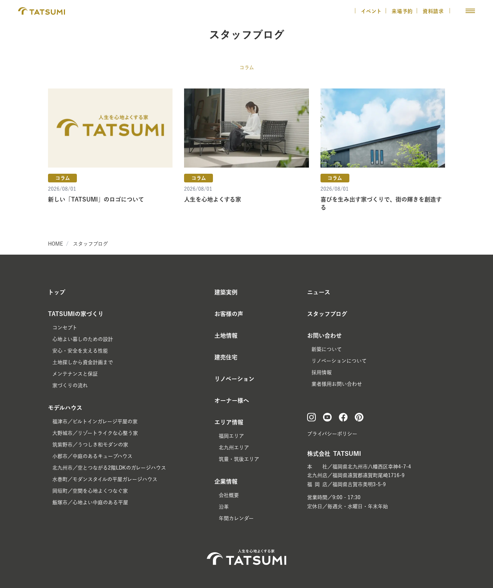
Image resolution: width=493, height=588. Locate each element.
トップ (56, 292)
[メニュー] (470, 10)
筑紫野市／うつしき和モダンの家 (90, 444)
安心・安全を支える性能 (80, 350)
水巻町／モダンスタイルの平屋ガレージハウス (104, 479)
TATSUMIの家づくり (76, 314)
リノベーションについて (339, 360)
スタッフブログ (90, 243)
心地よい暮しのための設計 (82, 339)
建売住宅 (225, 357)
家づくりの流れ (70, 385)
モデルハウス (65, 408)
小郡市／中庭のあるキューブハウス (92, 456)
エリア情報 (228, 422)
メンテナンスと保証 (75, 373)
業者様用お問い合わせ (336, 383)
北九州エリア (234, 447)
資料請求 (434, 11)
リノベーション (234, 379)
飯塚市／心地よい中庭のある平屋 (90, 502)
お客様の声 (228, 314)
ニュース (318, 292)
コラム (246, 67)
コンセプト (64, 327)
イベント (371, 11)
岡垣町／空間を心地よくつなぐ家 (90, 490)
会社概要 (229, 495)
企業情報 (225, 481)
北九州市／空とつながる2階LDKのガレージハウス (109, 467)
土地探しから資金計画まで (82, 362)
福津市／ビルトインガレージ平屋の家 (95, 421)
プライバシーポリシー (332, 433)
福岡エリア (231, 435)
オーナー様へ (231, 400)
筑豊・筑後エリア (239, 459)
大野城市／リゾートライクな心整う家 (95, 433)
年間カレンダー (236, 518)
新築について (326, 349)
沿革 (224, 506)
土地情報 (225, 335)
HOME (55, 243)
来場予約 (402, 11)
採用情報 (321, 372)
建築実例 (225, 292)
